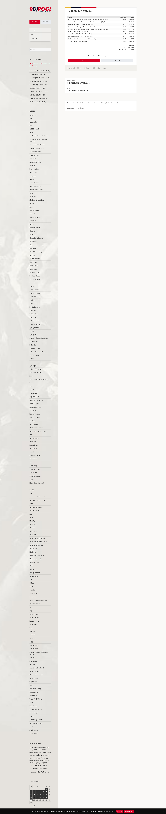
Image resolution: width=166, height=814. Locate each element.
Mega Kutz (32, 535)
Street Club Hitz (34, 671)
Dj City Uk (32, 310)
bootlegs (31, 750)
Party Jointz (33, 597)
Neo (30, 580)
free (40, 755)
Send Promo (89, 103)
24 (31, 800)
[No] (164, 811)
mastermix (35, 760)
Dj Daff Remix (34, 321)
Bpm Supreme (34, 210)
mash (30, 760)
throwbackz (44, 768)
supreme (35, 768)
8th (30, 747)
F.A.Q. (33, 34)
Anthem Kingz (34, 155)
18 (34, 797)
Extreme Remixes (35, 414)
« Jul (33, 805)
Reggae (31, 642)
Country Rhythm (34, 259)
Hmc (31, 462)
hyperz (35, 758)
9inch (31, 132)
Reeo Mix (32, 638)
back (33, 747)
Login (34, 22)
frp (43, 755)
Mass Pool (32, 528)
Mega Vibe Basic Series (37, 538)
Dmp (31, 383)
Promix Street (34, 621)
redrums (32, 766)
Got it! (119, 811)
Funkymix (32, 442)
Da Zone (32, 283)
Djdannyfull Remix (35, 369)
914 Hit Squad (34, 129)
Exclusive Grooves (35, 407)
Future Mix (33, 448)
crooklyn (44, 752)
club (46, 750)
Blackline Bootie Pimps (36, 200)
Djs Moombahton (35, 373)
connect (31, 752)
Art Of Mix (32, 159)
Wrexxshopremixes (35, 723)
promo (45, 763)
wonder (47, 772)
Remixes (32, 658)
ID (30, 486)
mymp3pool (45, 760)
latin (43, 758)
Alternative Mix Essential (37, 145)
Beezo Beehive (34, 183)
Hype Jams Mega (35, 476)
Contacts (34, 39)
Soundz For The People (37, 668)
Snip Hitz (32, 664)
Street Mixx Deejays (36, 675)
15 (46, 794)
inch (104, 68)
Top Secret (33, 682)
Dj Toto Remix (34, 355)
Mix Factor (32, 552)
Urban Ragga (33, 713)
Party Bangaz (33, 593)
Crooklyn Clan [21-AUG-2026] (40, 71)
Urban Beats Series (35, 709)
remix (38, 765)
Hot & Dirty (33, 466)
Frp (30, 435)
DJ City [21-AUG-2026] (39, 102)
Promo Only (33, 624)
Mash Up (32, 521)
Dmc (31, 376)
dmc (30, 755)
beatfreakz (38, 747)
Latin (31, 504)
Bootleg (31, 203)
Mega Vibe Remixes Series (38, 542)
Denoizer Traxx (34, 293)
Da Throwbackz (34, 279)
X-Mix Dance (33, 730)
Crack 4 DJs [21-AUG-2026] (39, 85)
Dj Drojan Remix (34, 324)
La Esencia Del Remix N (37, 497)
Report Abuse (115, 103)
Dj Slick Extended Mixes (37, 352)
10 (31, 794)
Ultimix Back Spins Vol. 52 (39, 74)
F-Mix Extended (34, 417)
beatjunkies (45, 747)
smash (30, 768)
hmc (30, 758)
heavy (46, 755)
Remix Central (34, 645)
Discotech (32, 297)
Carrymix (32, 221)
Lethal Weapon (34, 511)
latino (47, 758)
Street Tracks (33, 678)
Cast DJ (31, 224)
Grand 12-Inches (34, 455)
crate (39, 752)
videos (40, 771)
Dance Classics (34, 290)
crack (35, 752)
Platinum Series (34, 604)
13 (40, 794)
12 (37, 794)
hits (49, 755)
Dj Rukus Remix (34, 348)
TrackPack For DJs (35, 689)
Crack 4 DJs (33, 262)
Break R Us (33, 214)
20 (40, 797)
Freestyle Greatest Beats (37, 431)
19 (37, 797)
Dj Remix (32, 345)
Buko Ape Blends (34, 217)
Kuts (30, 493)
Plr (30, 607)
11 (34, 794)
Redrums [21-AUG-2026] (39, 98)
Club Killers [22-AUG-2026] (39, 81)
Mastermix (33, 531)
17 (31, 797)
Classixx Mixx (33, 241)
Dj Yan (31, 359)
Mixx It (31, 566)
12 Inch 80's (33, 115)
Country (32, 255)
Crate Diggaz (33, 266)
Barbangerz (33, 165)
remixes (45, 766)
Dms (30, 386)
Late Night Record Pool (37, 500)
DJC (30, 362)
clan (42, 750)
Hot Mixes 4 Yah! (34, 469)
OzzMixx (32, 590)
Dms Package (33, 390)
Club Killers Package (36, 252)
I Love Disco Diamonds (36, 483)
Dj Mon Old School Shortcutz (38, 338)
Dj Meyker (32, 335)
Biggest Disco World (36, 190)
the (39, 768)
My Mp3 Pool (33, 576)
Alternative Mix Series (36, 148)
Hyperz (31, 479)
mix (41, 760)
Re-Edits (32, 631)
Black (31, 193)
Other (31, 586)
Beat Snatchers (34, 169)
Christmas (32, 231)
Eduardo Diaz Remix (36, 400)
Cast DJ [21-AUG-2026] (38, 88)
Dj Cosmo (32, 317)
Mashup (32, 524)
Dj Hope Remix (34, 328)
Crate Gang (33, 269)
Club (31, 245)
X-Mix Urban (33, 733)
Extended (32, 410)
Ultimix (31, 702)
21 (43, 797)
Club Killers (33, 248)
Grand (31, 452)
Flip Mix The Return (36, 428)
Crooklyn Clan (34, 272)
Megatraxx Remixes (36, 545)
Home (33, 30)
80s (30, 119)
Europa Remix (34, 404)
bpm (31, 207)
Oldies (31, 583)
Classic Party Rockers (36, 238)
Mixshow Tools (34, 562)
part (37, 763)
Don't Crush (33, 393)
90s (30, 125)
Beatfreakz (33, 172)
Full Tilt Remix (34, 438)
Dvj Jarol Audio (34, 397)
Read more (129, 811)
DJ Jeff (31, 331)
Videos (31, 716)
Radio (31, 628)
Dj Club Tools (33, 314)
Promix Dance (34, 618)
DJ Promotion (33, 341)
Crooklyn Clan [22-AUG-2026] (40, 78)
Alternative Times (35, 152)
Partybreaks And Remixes (38, 600)
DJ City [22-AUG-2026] (38, 95)
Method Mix (33, 549)
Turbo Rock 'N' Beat (35, 699)
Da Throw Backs (34, 276)
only (31, 763)
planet (41, 763)
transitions (32, 772)
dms (36, 755)
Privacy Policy (105, 103)
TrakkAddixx (33, 692)
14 (43, 794)
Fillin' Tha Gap (34, 424)
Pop (30, 611)
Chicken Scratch (34, 228)
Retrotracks (33, 661)
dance (49, 752)
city (39, 750)
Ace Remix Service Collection (39, 136)
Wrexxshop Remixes (36, 720)
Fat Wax (32, 421)
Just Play (32, 490)
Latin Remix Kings (35, 507)
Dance (31, 286)
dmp (34, 755)
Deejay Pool (85, 68)
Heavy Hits (33, 459)
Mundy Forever (34, 573)
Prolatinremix (34, 614)
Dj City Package (34, 307)
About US (75, 103)
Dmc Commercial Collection (38, 379)
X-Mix (31, 727)
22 (46, 797)
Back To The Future (35, 162)
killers (39, 758)
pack (34, 763)
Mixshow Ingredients (36, 559)
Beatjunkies (33, 176)
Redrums (32, 635)
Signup (45, 22)
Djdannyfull (33, 366)
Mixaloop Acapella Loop (37, 555)
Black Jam (32, 197)
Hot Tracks (33, 473)
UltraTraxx (33, 706)
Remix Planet (33, 649)
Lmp (31, 514)
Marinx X (32, 517)
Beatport (32, 179)
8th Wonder (33, 122)
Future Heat (33, 445)
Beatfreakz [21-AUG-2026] (39, 91)
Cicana (31, 235)
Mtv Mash (32, 569)
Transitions (33, 696)
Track (31, 685)
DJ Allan (32, 300)
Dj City (31, 304)
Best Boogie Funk (35, 186)
